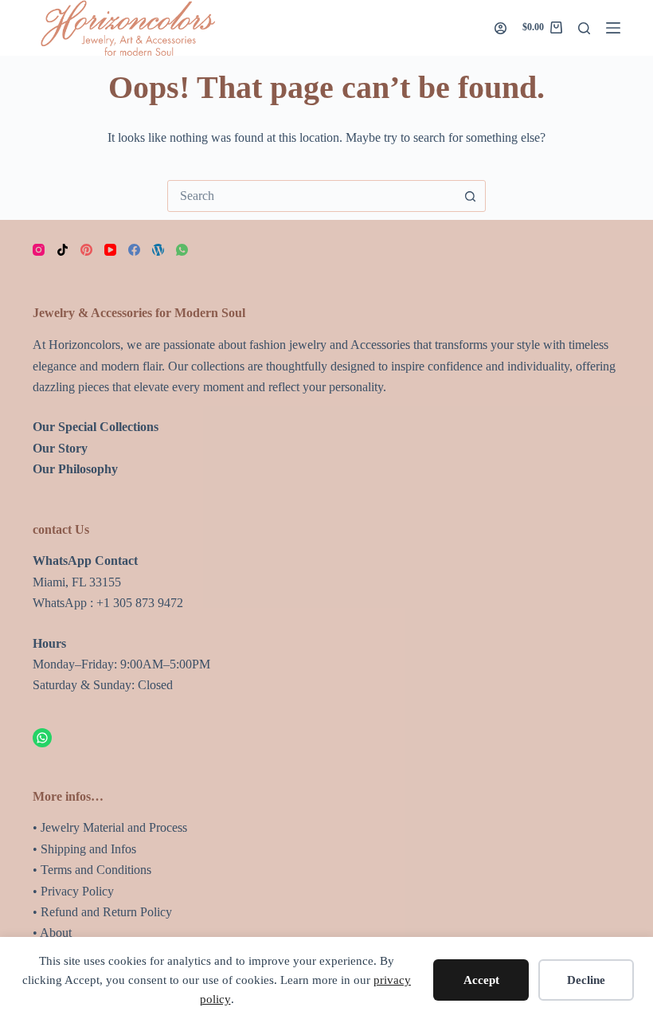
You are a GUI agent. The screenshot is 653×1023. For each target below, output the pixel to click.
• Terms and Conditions (92, 869)
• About (52, 932)
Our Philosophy (75, 469)
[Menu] (613, 28)
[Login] (500, 28)
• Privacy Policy (73, 891)
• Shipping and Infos (84, 849)
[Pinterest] (86, 250)
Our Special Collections (95, 426)
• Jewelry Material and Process (110, 827)
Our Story (60, 448)
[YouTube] (110, 250)
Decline (586, 980)
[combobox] (311, 196)
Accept (481, 980)
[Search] (584, 28)
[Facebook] (134, 250)
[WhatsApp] (182, 250)
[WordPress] (158, 250)
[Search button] (470, 196)
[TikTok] (62, 250)
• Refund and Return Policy (102, 912)
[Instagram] (39, 250)
